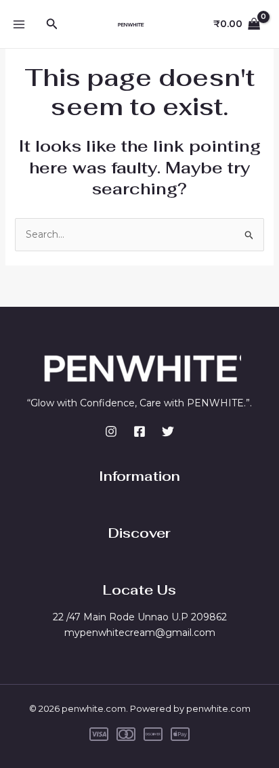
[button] (52, 24)
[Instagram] (111, 431)
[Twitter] (168, 431)
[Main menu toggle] (19, 24)
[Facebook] (139, 431)
